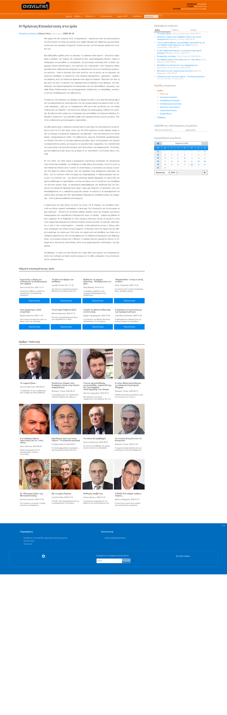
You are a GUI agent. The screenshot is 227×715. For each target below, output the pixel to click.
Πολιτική (164, 94)
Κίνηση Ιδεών (165, 114)
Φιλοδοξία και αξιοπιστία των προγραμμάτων (177, 66)
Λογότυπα (28, 544)
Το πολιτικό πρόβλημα (94, 438)
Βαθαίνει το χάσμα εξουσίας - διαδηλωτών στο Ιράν (97, 281)
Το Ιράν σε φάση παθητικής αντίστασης (97, 311)
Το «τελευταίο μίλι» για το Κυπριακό (128, 439)
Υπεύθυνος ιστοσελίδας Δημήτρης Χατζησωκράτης (46, 538)
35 (158, 165)
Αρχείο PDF (122, 16)
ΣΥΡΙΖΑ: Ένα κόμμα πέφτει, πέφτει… (128, 494)
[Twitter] (44, 556)
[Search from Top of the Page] (160, 16)
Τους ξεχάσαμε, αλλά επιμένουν (30, 311)
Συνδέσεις (137, 16)
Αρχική (68, 16)
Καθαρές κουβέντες (93, 493)
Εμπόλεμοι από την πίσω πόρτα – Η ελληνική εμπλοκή (66, 439)
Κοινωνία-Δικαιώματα (170, 107)
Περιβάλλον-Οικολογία (170, 100)
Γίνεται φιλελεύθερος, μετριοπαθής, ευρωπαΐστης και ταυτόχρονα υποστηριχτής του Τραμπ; (97, 386)
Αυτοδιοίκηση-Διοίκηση (170, 104)
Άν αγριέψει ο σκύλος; (179, 56)
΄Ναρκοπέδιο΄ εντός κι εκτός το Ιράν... (129, 280)
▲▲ (223, 525)
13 (185, 158)
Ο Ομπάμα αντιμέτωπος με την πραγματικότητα (128, 311)
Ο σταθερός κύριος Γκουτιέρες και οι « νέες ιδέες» (31, 440)
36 (158, 168)
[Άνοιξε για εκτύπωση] (3, 704)
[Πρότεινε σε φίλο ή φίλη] (3, 707)
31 (158, 152)
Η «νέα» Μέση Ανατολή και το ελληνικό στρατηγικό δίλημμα (128, 385)
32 (158, 155)
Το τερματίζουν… (28, 383)
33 (158, 158)
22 (198, 161)
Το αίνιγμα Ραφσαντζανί (64, 310)
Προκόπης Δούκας (28, 33)
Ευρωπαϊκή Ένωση (168, 110)
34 (158, 161)
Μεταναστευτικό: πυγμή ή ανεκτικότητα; (179, 72)
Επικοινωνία (106, 16)
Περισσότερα (34, 301)
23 (205, 161)
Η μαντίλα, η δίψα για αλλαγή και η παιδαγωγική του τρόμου (33, 281)
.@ (115, 538)
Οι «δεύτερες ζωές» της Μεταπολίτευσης (31, 494)
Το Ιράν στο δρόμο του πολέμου (63, 280)
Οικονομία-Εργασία (168, 97)
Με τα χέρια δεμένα (61, 493)
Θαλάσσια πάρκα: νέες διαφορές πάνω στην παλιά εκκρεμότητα (65, 385)
